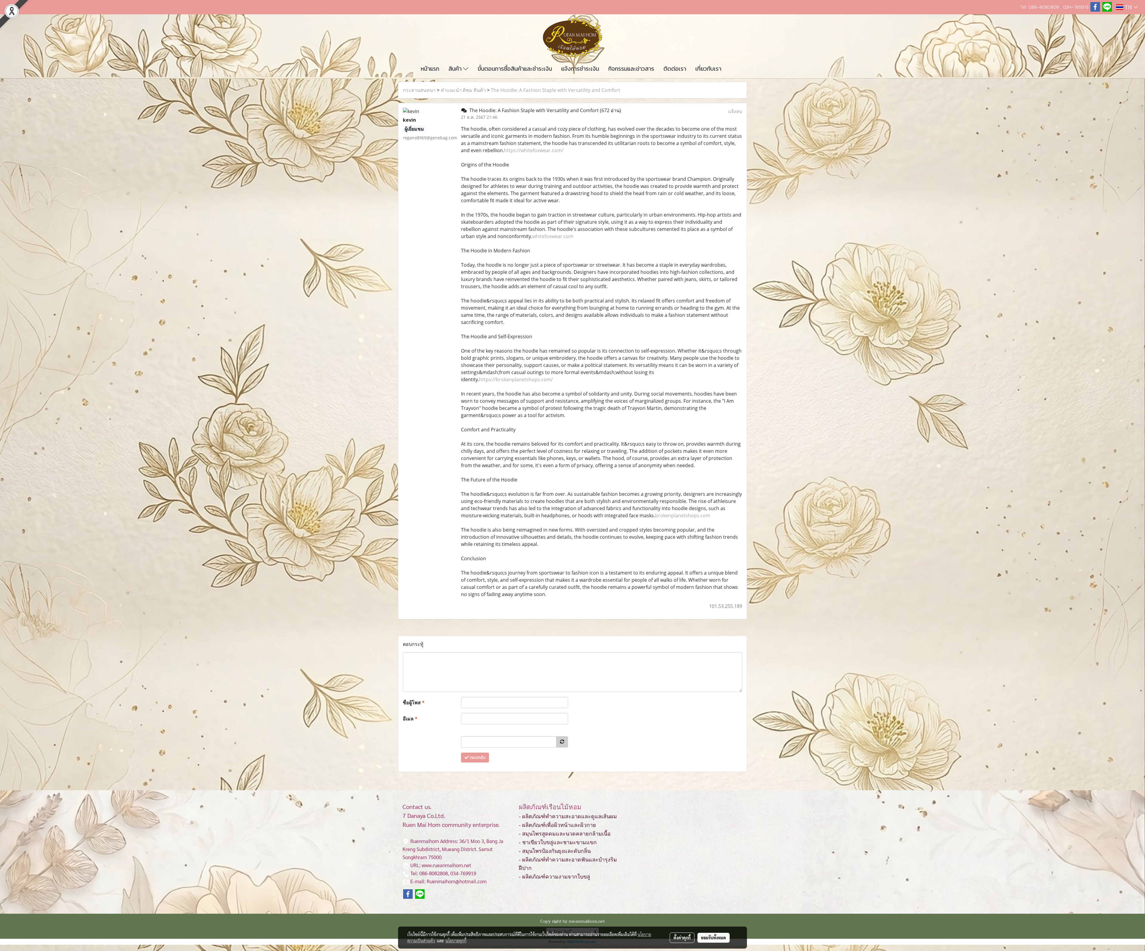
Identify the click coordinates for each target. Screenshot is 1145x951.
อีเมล (410, 718)
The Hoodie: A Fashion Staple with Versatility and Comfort (555, 90)
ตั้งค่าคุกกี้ (682, 937)
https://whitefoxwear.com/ (534, 150)
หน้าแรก (430, 68)
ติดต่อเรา (674, 68)
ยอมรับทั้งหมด (713, 937)
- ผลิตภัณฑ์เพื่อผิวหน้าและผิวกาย (557, 825)
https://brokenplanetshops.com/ (516, 379)
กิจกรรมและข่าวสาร (631, 68)
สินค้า (455, 68)
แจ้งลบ (735, 111)
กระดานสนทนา (419, 90)
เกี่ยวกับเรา (708, 68)
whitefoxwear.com (552, 236)
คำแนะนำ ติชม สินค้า (463, 90)
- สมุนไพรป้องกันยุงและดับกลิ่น (555, 851)
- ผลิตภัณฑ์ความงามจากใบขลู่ (554, 877)
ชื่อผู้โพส (414, 702)
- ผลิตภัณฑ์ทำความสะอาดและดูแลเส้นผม (568, 816)
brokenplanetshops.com (682, 515)
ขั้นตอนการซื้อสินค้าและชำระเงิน (515, 68)
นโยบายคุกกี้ (455, 940)
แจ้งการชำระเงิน (580, 68)
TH (1128, 7)
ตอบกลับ (477, 757)
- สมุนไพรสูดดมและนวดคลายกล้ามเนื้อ (565, 834)
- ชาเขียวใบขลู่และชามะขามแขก (558, 842)
